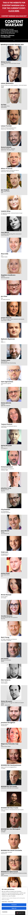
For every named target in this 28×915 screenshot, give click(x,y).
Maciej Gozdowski (6, 147)
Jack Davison (4, 658)
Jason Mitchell (5, 531)
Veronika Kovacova (6, 616)
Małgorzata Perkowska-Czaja (9, 744)
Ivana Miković (5, 232)
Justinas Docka (5, 573)
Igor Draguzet (5, 190)
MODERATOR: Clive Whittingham (10, 829)
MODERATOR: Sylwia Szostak (9, 871)
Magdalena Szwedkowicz (8, 275)
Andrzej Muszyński (6, 445)
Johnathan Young (6, 488)
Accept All (14, 904)
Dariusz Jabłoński (6, 403)
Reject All (14, 908)
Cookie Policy (4, 901)
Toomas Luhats (5, 360)
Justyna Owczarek (6, 317)
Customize (4, 911)
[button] (14, 40)
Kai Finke (3, 104)
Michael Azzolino (6, 62)
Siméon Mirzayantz (6, 701)
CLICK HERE (13, 11)
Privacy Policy (10, 901)
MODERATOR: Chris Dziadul (9, 786)
